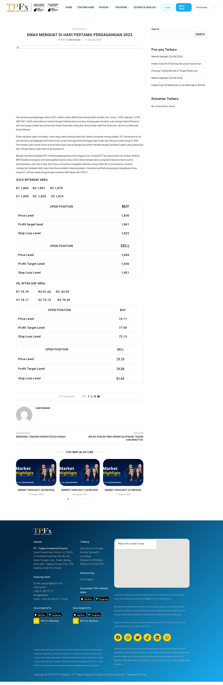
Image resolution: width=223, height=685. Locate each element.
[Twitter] (138, 637)
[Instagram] (128, 637)
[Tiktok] (147, 637)
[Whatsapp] (167, 637)
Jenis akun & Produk (91, 548)
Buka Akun (181, 7)
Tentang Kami (85, 7)
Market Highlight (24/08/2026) (79, 490)
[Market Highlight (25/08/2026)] (36, 472)
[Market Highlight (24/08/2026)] (80, 472)
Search (155, 29)
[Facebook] (118, 637)
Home (68, 7)
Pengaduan (40, 595)
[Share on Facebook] (88, 396)
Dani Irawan (75, 39)
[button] (20, 479)
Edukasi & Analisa (145, 7)
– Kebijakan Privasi (136, 674)
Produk (103, 7)
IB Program (86, 579)
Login (167, 7)
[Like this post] (85, 396)
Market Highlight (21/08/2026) (123, 490)
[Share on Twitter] (91, 396)
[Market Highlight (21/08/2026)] (123, 472)
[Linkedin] (157, 637)
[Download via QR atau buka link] (87, 598)
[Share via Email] (98, 396)
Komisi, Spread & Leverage (89, 554)
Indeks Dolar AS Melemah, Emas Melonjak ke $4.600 (178, 85)
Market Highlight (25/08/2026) (36, 490)
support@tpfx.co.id (51, 583)
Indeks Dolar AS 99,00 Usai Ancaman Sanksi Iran (176, 63)
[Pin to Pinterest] (95, 396)
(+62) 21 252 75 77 (43, 591)
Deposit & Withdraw (91, 560)
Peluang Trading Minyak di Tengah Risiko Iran (174, 70)
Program (121, 7)
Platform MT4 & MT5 (91, 564)
